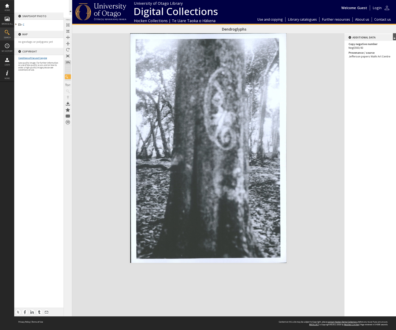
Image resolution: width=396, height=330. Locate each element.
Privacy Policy (24, 322)
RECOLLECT (314, 324)
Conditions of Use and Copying (32, 58)
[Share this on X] (18, 310)
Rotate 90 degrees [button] (68, 50)
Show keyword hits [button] (68, 91)
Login (7, 64)
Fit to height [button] (68, 43)
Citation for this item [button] (68, 122)
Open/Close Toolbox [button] (70, 7)
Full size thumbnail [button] (68, 25)
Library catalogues (302, 19)
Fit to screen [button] (68, 31)
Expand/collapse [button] (394, 36)
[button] (68, 76)
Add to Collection (68, 110)
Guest (362, 8)
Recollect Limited (351, 324)
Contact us (382, 19)
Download (68, 104)
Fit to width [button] (68, 37)
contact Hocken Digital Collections (343, 322)
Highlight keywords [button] (68, 97)
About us (362, 19)
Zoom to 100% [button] (68, 56)
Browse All (7, 24)
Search (7, 37)
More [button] (7, 78)
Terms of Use (37, 322)
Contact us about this (68, 116)
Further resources (336, 19)
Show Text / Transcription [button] (68, 85)
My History (7, 51)
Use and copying (270, 19)
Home (7, 10)
